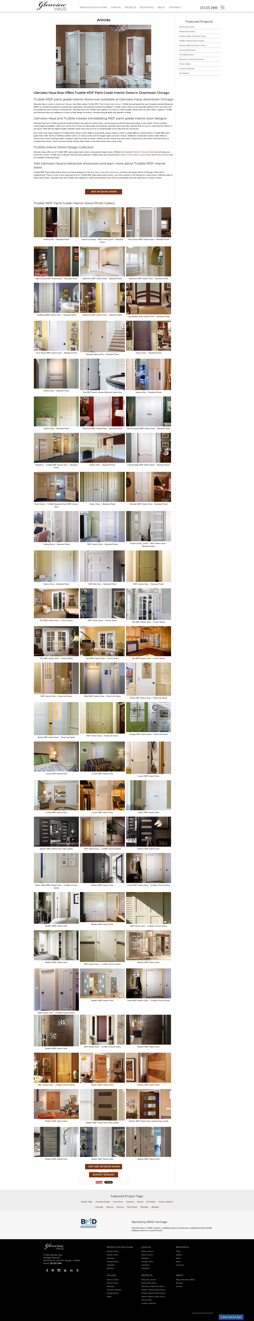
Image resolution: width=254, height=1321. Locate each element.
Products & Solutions (93, 7)
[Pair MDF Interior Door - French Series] (56, 618)
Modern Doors (120, 155)
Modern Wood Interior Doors (191, 41)
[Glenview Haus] (46, 1270)
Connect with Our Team (231, 1317)
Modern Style (86, 1202)
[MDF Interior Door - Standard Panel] (102, 541)
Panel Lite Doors (162, 155)
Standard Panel (131, 152)
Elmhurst (120, 1207)
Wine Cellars (184, 64)
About (161, 7)
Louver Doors (145, 155)
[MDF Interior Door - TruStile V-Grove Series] (102, 846)
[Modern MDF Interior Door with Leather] (56, 846)
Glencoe (109, 1207)
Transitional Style (103, 1202)
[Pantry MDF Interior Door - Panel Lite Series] (148, 695)
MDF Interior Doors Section (103, 192)
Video (178, 1258)
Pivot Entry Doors (186, 27)
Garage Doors (113, 1261)
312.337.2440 (209, 8)
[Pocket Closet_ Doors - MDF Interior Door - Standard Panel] (148, 541)
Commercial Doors (187, 50)
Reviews (179, 1283)
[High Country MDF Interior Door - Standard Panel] (56, 276)
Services (110, 1268)
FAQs (178, 1251)
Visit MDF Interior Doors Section (103, 1167)
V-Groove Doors (147, 152)
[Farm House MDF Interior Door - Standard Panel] (148, 237)
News (178, 1261)
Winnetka (144, 1207)
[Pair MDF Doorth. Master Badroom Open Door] (102, 389)
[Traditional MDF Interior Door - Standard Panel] (56, 312)
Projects (130, 7)
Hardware (145, 1268)
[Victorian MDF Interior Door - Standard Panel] (148, 501)
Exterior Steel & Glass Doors (153, 1290)
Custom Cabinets (186, 68)
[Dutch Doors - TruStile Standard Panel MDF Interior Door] (56, 501)
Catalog (116, 7)
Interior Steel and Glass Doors (192, 45)
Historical (130, 1202)
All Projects (184, 73)
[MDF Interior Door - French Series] (102, 618)
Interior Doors (112, 1255)
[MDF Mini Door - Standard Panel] (102, 581)
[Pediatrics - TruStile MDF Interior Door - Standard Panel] (56, 462)
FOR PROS (174, 7)
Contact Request (103, 1174)
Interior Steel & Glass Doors (153, 1296)
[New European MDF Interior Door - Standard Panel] (148, 426)
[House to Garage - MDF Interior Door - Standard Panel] (102, 237)
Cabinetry (111, 1265)
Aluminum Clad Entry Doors (191, 59)
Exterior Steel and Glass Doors (192, 36)
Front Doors (118, 1202)
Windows (110, 1258)
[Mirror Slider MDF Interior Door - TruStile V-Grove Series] (56, 882)
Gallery (179, 1255)
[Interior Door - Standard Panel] (56, 237)
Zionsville (99, 1207)
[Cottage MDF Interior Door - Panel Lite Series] (148, 731)
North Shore (132, 1207)
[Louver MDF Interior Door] (56, 771)
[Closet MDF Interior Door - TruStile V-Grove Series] (148, 882)
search (222, 7)
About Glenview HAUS (185, 1280)
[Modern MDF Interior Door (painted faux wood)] (148, 1118)
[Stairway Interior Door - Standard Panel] (102, 351)
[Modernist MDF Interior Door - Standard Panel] (102, 312)
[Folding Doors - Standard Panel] (56, 541)
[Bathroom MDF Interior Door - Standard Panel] (102, 276)
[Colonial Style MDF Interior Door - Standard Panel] (148, 462)
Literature (180, 1265)
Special (140, 1202)
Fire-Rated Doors (186, 55)
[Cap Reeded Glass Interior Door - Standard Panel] (148, 314)
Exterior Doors (113, 1251)
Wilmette (155, 1207)
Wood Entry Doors (187, 31)
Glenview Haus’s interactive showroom (103, 172)
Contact (179, 1286)
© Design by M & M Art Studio (202, 1313)
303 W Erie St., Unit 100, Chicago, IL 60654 (61, 1260)
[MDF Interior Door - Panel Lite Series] (56, 693)
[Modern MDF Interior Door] (148, 846)
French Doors (133, 155)
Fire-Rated (150, 1202)
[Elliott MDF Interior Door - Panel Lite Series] (102, 693)
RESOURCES (147, 7)
